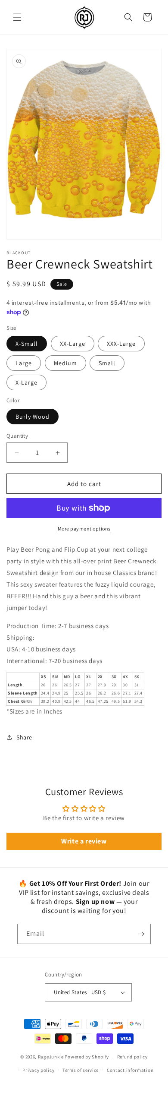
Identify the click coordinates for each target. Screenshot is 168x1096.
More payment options (84, 528)
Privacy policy (38, 1070)
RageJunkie (51, 1057)
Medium (65, 363)
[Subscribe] (140, 934)
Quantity (17, 435)
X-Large (26, 382)
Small (107, 363)
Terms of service (80, 1070)
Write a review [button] (83, 841)
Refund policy (132, 1057)
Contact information (130, 1070)
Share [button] (24, 737)
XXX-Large (121, 343)
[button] (17, 17)
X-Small (27, 343)
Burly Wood (33, 416)
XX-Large (72, 343)
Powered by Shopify (87, 1057)
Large (24, 363)
